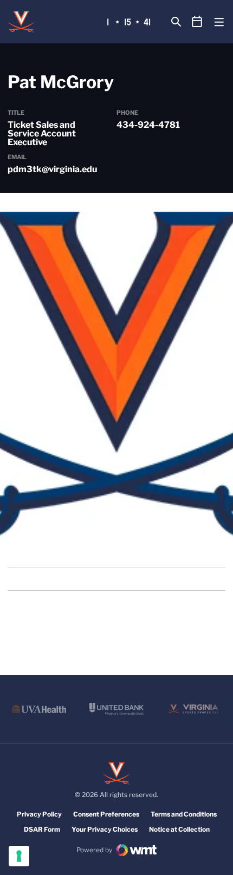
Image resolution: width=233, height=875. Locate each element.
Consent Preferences (106, 814)
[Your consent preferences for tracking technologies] (19, 856)
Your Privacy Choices (105, 829)
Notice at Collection (179, 829)
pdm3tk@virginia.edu (52, 169)
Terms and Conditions (184, 814)
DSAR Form (42, 829)
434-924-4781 (148, 125)
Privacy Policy (39, 814)
